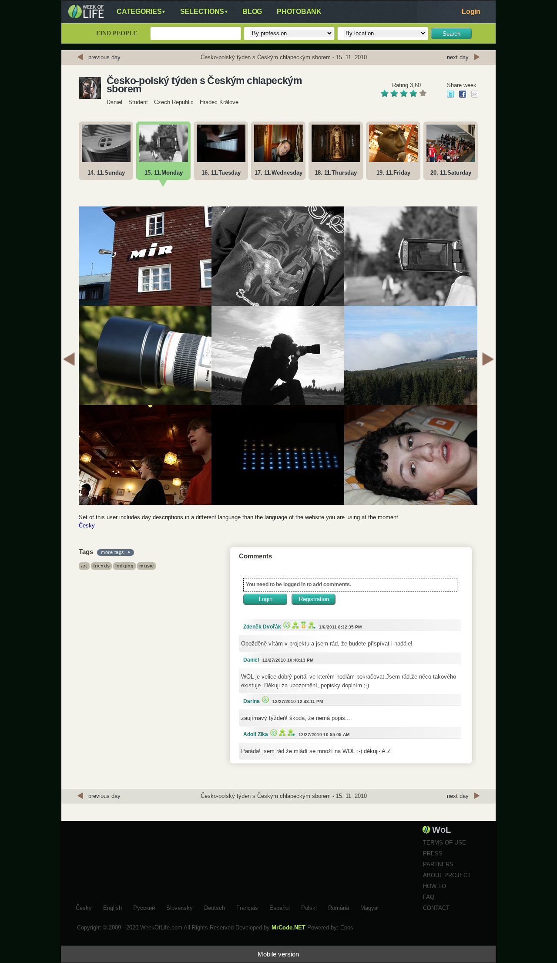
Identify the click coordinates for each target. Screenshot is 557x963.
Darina (251, 701)
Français (247, 907)
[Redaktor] (294, 624)
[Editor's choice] (285, 624)
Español (279, 907)
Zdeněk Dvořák (262, 627)
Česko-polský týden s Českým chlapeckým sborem (204, 85)
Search (451, 33)
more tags (112, 552)
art (84, 565)
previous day (104, 57)
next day (458, 57)
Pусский (144, 907)
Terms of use (444, 842)
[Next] (487, 360)
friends (101, 565)
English (112, 907)
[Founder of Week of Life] (290, 732)
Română (338, 907)
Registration (314, 599)
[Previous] (69, 360)
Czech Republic (174, 102)
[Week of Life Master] (302, 624)
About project (447, 875)
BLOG (252, 11)
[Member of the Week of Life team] (310, 624)
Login (471, 11)
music (146, 565)
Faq (428, 897)
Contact (436, 908)
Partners (438, 864)
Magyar (369, 907)
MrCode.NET (288, 927)
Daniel (114, 102)
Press (433, 853)
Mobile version (278, 954)
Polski (309, 907)
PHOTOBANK (299, 11)
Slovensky (179, 907)
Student (138, 102)
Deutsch (214, 907)
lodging (124, 565)
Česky (87, 525)
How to (434, 886)
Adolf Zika (255, 734)
